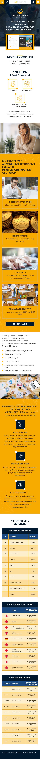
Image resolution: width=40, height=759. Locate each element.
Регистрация (38, 2)
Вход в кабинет (33, 2)
